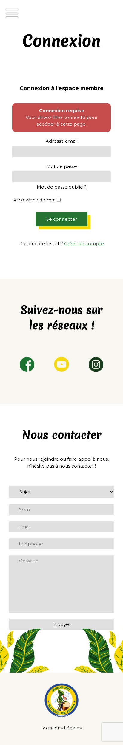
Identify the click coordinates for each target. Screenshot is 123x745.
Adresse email (62, 141)
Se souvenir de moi (33, 200)
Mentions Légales (61, 728)
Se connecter (61, 219)
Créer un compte (84, 243)
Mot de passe (61, 166)
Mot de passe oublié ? (62, 187)
